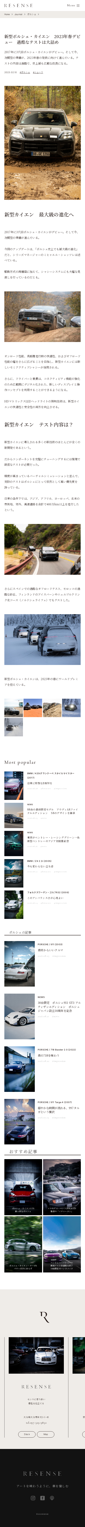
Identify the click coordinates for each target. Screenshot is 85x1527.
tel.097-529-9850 (36, 1422)
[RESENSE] (18, 5)
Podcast (52, 1498)
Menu (71, 5)
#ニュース (38, 72)
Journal (19, 14)
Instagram (33, 1498)
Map (45, 1434)
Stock (27, 1434)
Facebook (42, 1498)
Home (7, 14)
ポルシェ (31, 14)
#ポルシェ (25, 72)
